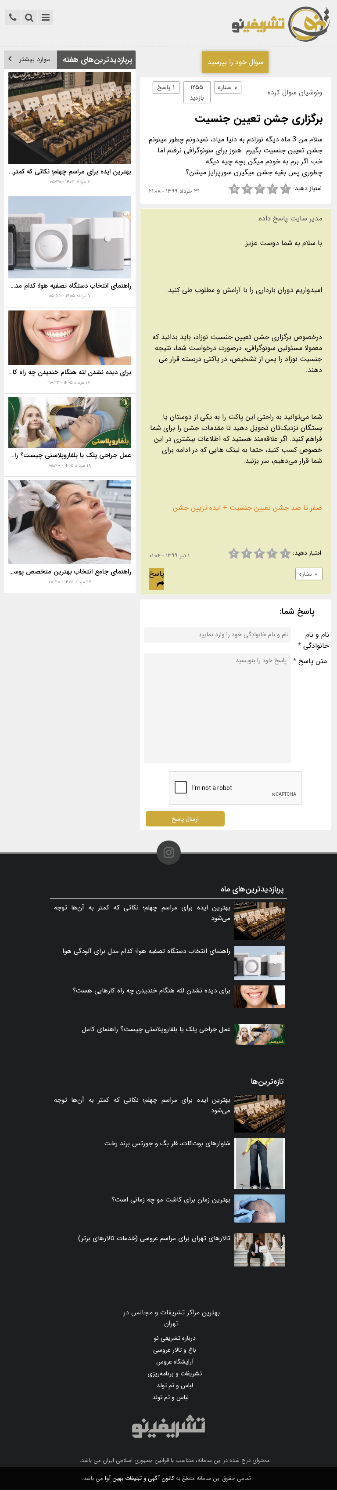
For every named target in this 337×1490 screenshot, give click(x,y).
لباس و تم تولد (175, 1385)
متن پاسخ (310, 661)
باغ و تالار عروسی (174, 1350)
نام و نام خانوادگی (313, 640)
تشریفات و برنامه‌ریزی (174, 1373)
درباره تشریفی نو (175, 1338)
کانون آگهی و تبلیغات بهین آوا (139, 1478)
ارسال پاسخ (185, 818)
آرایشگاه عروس (175, 1362)
